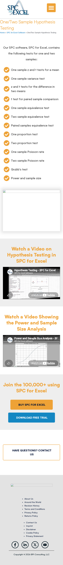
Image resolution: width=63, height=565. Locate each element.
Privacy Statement (34, 536)
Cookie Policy (32, 533)
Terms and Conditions (34, 509)
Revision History (31, 506)
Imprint (29, 526)
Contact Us (31, 522)
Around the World (32, 502)
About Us (28, 499)
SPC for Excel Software (16, 33)
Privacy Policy (31, 512)
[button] (51, 7)
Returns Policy (31, 516)
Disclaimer (31, 529)
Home (2, 33)
